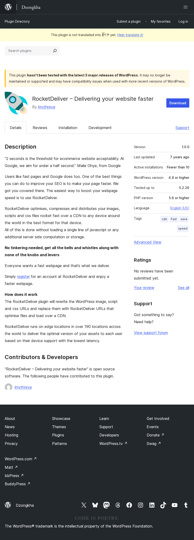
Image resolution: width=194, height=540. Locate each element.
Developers (109, 435)
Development (100, 127)
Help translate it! (130, 35)
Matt (11, 467)
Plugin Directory (17, 21)
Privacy (11, 443)
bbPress (14, 475)
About (10, 418)
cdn (164, 219)
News (10, 426)
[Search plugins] (55, 50)
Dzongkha (25, 505)
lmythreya (46, 107)
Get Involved (158, 418)
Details (16, 127)
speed (182, 228)
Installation (67, 127)
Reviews (40, 127)
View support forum (151, 332)
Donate (155, 435)
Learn (104, 418)
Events (153, 426)
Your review (144, 287)
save (184, 219)
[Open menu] (186, 7)
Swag (154, 443)
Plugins (58, 435)
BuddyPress (18, 483)
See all (183, 287)
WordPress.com (21, 458)
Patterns (59, 443)
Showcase (61, 418)
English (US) (179, 208)
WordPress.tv (113, 443)
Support (182, 127)
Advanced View (147, 242)
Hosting (11, 435)
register (23, 276)
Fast (174, 219)
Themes (59, 426)
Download (177, 103)
